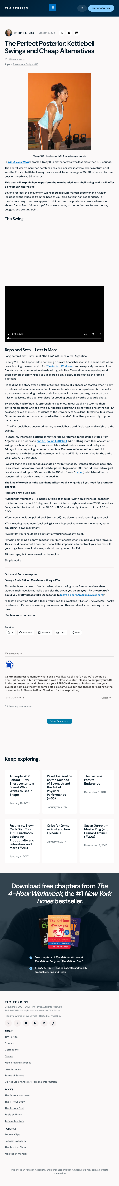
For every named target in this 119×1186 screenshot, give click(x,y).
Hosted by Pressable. (50, 1015)
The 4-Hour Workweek (60, 366)
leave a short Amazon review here (81, 595)
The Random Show (15, 1147)
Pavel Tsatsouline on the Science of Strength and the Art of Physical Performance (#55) (59, 787)
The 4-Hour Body (15, 1101)
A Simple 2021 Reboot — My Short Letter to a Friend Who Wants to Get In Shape (21, 785)
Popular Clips (12, 1134)
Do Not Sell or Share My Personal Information (31, 1082)
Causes (9, 1056)
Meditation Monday (16, 1153)
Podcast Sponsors (15, 1141)
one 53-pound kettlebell (52, 441)
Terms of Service (14, 1075)
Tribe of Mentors (14, 1121)
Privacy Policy (13, 1069)
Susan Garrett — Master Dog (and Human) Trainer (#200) (96, 831)
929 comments (16, 59)
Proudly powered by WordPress (21, 1015)
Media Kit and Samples (18, 1062)
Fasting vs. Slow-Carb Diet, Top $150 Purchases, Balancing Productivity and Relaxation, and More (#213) (21, 837)
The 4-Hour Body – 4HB (25, 64)
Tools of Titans (13, 1114)
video (80, 472)
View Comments (59, 721)
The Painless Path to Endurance (93, 779)
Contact (9, 1043)
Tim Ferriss (11, 1036)
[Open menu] (52, 7)
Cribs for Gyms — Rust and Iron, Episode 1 (58, 829)
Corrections (12, 1049)
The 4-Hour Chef (14, 1108)
